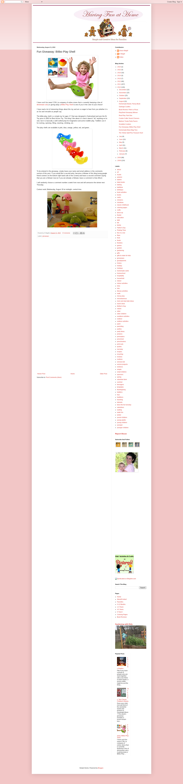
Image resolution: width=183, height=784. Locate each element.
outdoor (119, 319)
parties (119, 329)
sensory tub (121, 362)
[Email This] (74, 233)
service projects (122, 364)
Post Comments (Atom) (53, 377)
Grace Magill (124, 50)
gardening (120, 250)
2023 (119, 67)
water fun (120, 412)
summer (119, 382)
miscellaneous (122, 298)
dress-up (120, 212)
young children (122, 422)
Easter (119, 215)
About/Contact (122, 599)
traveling (120, 400)
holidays (120, 268)
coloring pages (122, 207)
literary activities (122, 291)
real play (120, 349)
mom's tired (121, 304)
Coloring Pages (122, 614)
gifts (118, 253)
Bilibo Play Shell (67, 105)
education (120, 217)
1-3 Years (120, 607)
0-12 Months (121, 604)
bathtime (120, 187)
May (120, 142)
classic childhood (123, 205)
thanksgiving (121, 390)
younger (120, 425)
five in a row (121, 233)
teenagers (120, 384)
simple (119, 369)
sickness (120, 367)
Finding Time (121, 230)
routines (119, 359)
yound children (122, 417)
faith (118, 220)
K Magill (122, 54)
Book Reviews (122, 617)
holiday (119, 266)
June (121, 139)
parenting (120, 326)
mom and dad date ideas (125, 301)
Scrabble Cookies (125, 124)
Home (73, 374)
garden (119, 248)
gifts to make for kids (124, 255)
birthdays (120, 190)
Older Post (103, 374)
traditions (120, 397)
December (123, 90)
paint (118, 324)
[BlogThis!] (76, 233)
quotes (119, 346)
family (119, 225)
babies (119, 179)
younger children (122, 427)
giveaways (45, 236)
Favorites (120, 602)
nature (119, 309)
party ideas (120, 331)
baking (119, 185)
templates (120, 387)
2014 (119, 75)
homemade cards (123, 271)
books (119, 195)
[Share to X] (79, 233)
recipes (119, 352)
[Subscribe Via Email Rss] (124, 447)
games (119, 245)
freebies (119, 243)
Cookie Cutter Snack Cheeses (129, 118)
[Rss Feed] (118, 447)
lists (118, 288)
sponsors (120, 374)
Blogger (100, 768)
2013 (119, 78)
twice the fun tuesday (124, 405)
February (122, 151)
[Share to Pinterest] (83, 233)
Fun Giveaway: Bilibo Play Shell (129, 127)
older (119, 311)
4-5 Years (120, 609)
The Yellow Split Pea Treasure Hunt (131, 133)
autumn (119, 177)
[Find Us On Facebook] (137, 447)
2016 (119, 73)
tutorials (119, 402)
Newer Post (41, 374)
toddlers (119, 392)
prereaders (120, 336)
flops (118, 235)
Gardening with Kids (124, 624)
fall (118, 223)
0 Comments (66, 233)
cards (119, 197)
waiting (119, 410)
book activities (122, 192)
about (119, 169)
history (119, 263)
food (118, 238)
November (123, 93)
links (118, 286)
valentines (120, 407)
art (118, 172)
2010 (119, 87)
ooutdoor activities (123, 316)
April (121, 145)
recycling (120, 354)
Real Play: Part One (125, 115)
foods (119, 240)
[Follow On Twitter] (131, 447)
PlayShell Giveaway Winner (128, 112)
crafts (119, 210)
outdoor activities (122, 321)
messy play (121, 296)
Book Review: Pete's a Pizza (128, 110)
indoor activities (122, 283)
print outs (120, 344)
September (123, 98)
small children (121, 372)
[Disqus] (72, 272)
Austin (119, 175)
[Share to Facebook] (81, 233)
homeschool (121, 273)
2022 (119, 70)
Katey (121, 57)
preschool (120, 339)
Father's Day (121, 228)
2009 (119, 157)
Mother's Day (121, 306)
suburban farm (122, 379)
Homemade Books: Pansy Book (129, 104)
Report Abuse (121, 434)
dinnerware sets (42, 105)
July (120, 136)
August (121, 101)
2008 (119, 160)
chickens (120, 200)
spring (119, 377)
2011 (119, 84)
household (120, 278)
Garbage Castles (124, 107)
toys (118, 395)
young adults (121, 420)
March (121, 148)
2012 (119, 81)
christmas (120, 202)
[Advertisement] (130, 514)
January (122, 154)
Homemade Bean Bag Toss (128, 130)
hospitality (120, 276)
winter (119, 415)
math (118, 293)
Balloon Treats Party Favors (128, 121)
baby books (121, 182)
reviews (119, 357)
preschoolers (121, 341)
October (122, 95)
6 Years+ (120, 612)
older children (121, 314)
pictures (119, 334)
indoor (119, 281)
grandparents (121, 260)
